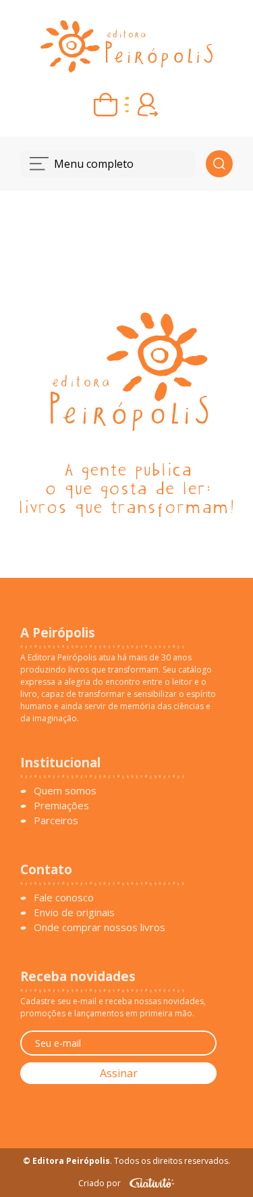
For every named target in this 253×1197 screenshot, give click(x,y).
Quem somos (65, 790)
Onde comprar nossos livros (99, 927)
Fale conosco (64, 897)
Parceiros (56, 820)
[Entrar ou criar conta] (147, 104)
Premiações (61, 805)
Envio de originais (74, 912)
